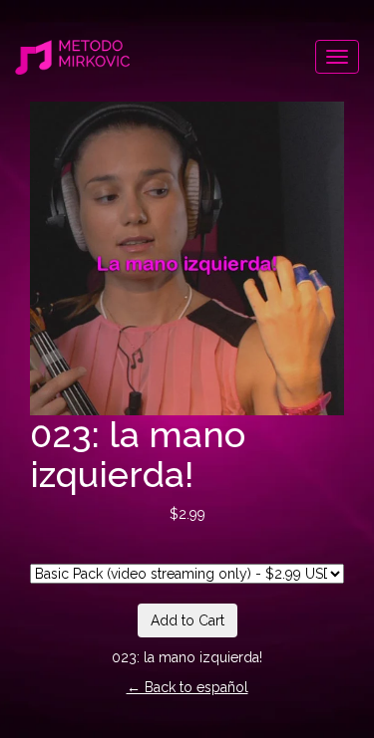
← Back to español (187, 687)
